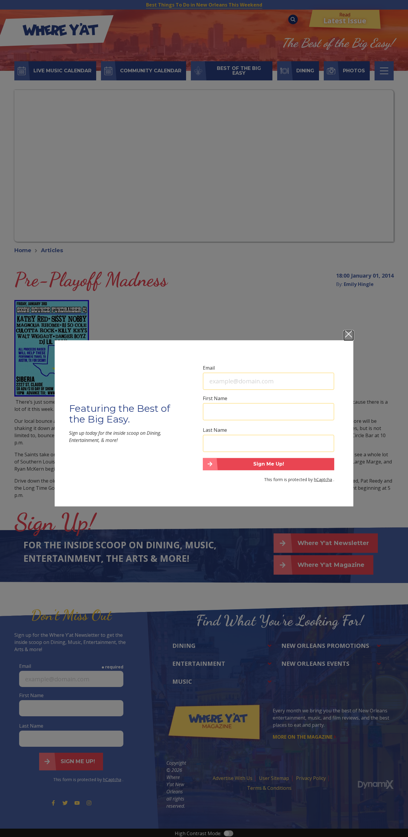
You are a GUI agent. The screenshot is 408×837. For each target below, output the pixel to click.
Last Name (215, 429)
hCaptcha (323, 479)
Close (348, 335)
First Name (215, 398)
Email (209, 367)
